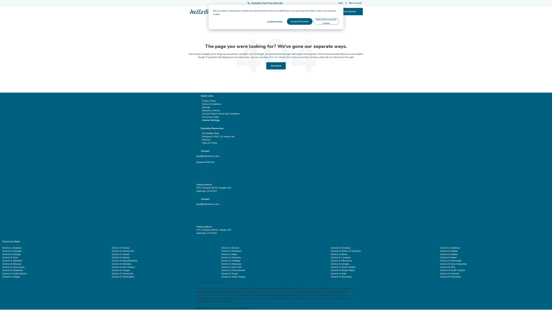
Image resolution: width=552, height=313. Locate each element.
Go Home (276, 65)
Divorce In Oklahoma (12, 270)
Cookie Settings (211, 120)
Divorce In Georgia (11, 254)
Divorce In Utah (338, 273)
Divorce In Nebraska (231, 264)
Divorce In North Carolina (343, 267)
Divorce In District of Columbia (346, 251)
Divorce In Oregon (121, 270)
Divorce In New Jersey (13, 267)
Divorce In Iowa (10, 257)
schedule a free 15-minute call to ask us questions (284, 57)
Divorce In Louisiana (340, 257)
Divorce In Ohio (447, 267)
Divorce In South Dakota (14, 273)
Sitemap (206, 107)
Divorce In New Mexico (123, 267)
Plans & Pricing (209, 142)
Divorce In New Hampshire (453, 264)
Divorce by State (210, 117)
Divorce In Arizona (230, 247)
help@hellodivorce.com (207, 156)
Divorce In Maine (448, 257)
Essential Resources (212, 128)
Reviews (206, 139)
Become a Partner (211, 110)
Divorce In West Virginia (233, 276)
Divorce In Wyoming (450, 276)
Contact (205, 151)
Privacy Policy (209, 101)
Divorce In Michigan (230, 260)
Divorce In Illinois (339, 254)
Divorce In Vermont (449, 273)
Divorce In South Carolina (452, 270)
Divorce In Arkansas (341, 247)
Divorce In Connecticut (123, 251)
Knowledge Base (210, 133)
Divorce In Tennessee (122, 273)
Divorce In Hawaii (120, 254)
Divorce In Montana (121, 264)
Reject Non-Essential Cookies (326, 21)
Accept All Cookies (300, 21)
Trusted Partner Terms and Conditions (220, 113)
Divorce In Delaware (231, 251)
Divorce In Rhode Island (342, 270)
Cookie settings (275, 21)
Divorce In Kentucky (231, 257)
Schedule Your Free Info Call (267, 3)
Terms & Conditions (211, 104)
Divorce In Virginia (11, 276)
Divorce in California (450, 247)
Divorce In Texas (229, 273)
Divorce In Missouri (11, 264)
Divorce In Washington (123, 276)
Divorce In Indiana (449, 254)
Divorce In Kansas (121, 257)
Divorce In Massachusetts (125, 260)
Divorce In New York (231, 267)
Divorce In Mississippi (451, 260)
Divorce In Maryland (12, 260)
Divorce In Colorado (12, 251)
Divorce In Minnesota (341, 260)
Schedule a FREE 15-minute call (218, 136)
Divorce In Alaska (120, 247)
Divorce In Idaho (229, 254)
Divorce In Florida (448, 251)
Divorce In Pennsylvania (233, 270)
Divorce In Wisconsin (341, 276)
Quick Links (207, 95)
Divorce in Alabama (12, 247)
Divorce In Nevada (340, 264)
